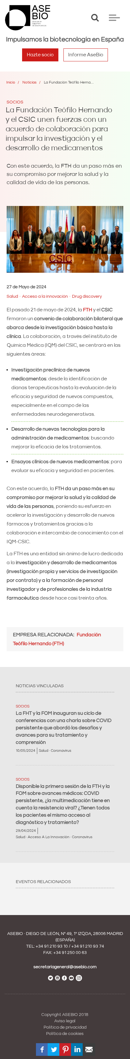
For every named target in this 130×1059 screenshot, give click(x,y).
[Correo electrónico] (89, 1049)
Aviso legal (64, 1021)
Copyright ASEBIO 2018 (64, 1014)
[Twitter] (54, 1049)
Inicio (10, 82)
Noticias (29, 82)
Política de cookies (65, 1033)
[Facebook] (42, 1049)
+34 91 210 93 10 (52, 946)
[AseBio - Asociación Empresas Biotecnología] (27, 17)
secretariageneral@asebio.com (65, 967)
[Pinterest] (65, 1049)
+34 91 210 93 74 (87, 946)
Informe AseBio (85, 54)
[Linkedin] (77, 1049)
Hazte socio (40, 54)
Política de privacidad (65, 1027)
